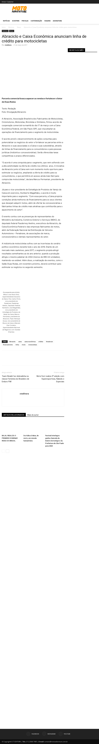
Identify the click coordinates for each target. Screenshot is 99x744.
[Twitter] (10, 50)
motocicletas (32, 345)
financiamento (8, 345)
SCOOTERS (15, 21)
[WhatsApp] (22, 50)
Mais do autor (33, 415)
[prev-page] (3, 451)
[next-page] (7, 451)
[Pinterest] (16, 50)
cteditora (8, 45)
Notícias (6, 21)
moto (24, 345)
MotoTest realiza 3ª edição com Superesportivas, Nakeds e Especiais (50, 379)
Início (4, 27)
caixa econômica (30, 342)
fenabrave (49, 342)
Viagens (47, 21)
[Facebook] (4, 50)
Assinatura (57, 21)
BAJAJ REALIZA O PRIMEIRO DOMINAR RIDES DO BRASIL (10, 438)
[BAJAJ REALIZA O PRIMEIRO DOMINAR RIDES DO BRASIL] (11, 426)
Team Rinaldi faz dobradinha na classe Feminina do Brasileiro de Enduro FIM (15, 379)
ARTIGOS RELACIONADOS (13, 415)
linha (17, 345)
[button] (94, 21)
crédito (40, 342)
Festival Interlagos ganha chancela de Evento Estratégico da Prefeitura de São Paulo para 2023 (54, 441)
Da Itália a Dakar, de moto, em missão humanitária (31, 438)
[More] (28, 50)
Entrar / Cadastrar (7, 2)
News (19, 27)
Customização (36, 21)
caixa (20, 342)
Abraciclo (12, 342)
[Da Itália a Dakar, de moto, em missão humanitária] (32, 426)
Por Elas (25, 21)
